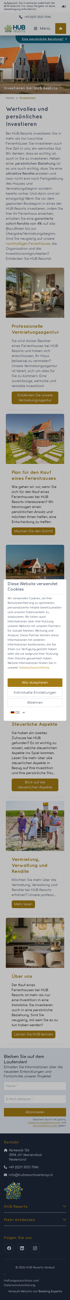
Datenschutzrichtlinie (34, 667)
